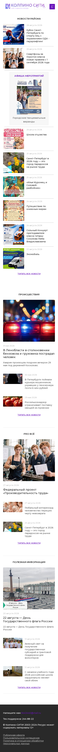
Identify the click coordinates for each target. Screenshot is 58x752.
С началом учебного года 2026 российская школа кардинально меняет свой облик (39, 676)
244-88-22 (28, 718)
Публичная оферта (14, 735)
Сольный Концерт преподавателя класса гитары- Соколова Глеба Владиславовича (37, 236)
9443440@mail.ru (31, 713)
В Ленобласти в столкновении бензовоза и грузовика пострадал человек (28, 354)
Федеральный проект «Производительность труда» (25, 491)
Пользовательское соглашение (21, 738)
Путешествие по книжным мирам (36, 207)
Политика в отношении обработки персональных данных (23, 742)
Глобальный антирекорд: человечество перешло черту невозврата (39, 510)
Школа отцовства (36, 134)
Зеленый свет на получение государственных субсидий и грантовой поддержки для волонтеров (38, 650)
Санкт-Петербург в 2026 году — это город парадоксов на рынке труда (37, 162)
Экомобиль (32, 254)
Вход (44, 7)
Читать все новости (29, 273)
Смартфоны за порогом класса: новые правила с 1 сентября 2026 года (37, 58)
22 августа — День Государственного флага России (28, 619)
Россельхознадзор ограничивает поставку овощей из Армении (38, 405)
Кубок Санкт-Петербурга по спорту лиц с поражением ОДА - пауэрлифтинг (37, 36)
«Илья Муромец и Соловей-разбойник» (36, 185)
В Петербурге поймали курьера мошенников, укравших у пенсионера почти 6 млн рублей (39, 383)
